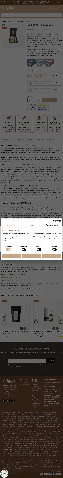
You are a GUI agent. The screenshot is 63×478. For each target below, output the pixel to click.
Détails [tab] (31, 225)
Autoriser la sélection (31, 256)
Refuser (11, 256)
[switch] (22, 249)
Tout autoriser (51, 256)
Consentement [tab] (11, 225)
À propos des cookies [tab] (52, 225)
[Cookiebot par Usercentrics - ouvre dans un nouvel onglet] (54, 221)
